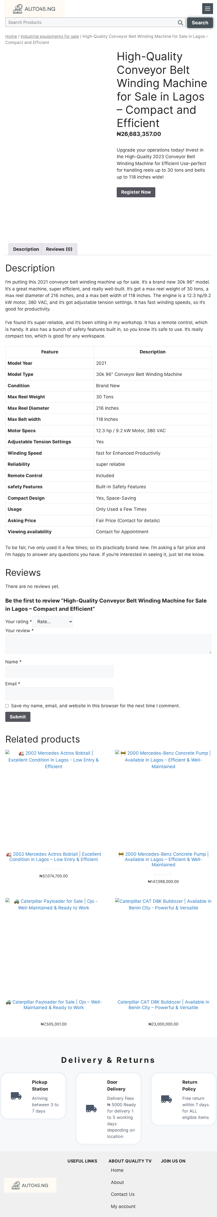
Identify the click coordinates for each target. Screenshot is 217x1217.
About (117, 1182)
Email (12, 683)
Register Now (136, 192)
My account (123, 1206)
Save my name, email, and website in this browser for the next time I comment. (95, 705)
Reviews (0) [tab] (59, 249)
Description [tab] (26, 249)
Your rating (18, 621)
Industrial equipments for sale (50, 36)
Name (13, 661)
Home (11, 36)
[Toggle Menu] (207, 8)
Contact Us (123, 1194)
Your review (19, 630)
